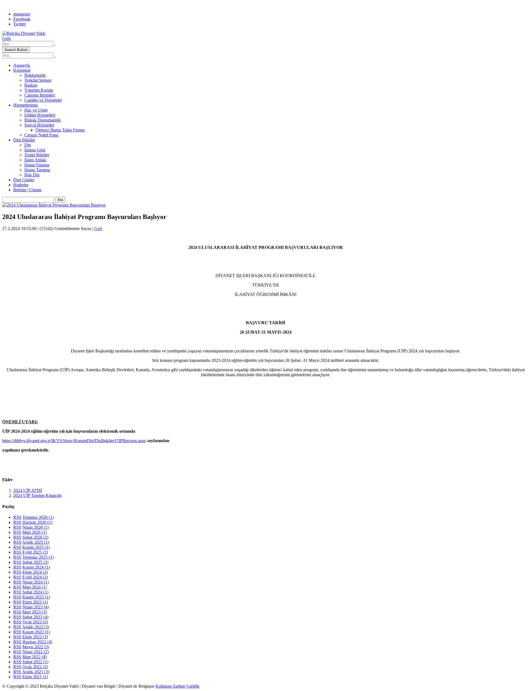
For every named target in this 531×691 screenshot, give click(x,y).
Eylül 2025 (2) (35, 552)
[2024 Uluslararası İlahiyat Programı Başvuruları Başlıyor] (54, 205)
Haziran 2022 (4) (37, 642)
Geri (98, 228)
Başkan (30, 85)
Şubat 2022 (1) (35, 661)
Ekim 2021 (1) (35, 676)
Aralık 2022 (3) (35, 627)
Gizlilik (192, 686)
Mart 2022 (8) (34, 656)
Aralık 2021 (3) (35, 671)
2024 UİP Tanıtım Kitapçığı (37, 495)
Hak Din (32, 174)
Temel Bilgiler (36, 155)
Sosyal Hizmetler (39, 125)
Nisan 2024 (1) (35, 582)
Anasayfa (21, 65)
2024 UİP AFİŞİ (27, 490)
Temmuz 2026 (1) (38, 517)
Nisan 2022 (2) (35, 651)
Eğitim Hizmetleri (39, 115)
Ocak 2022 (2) (35, 666)
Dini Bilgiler (24, 140)
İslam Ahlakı (35, 160)
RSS (17, 517)
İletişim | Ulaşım (27, 189)
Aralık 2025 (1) (35, 542)
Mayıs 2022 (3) (35, 646)
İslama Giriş (34, 150)
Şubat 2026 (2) (35, 537)
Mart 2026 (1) (34, 532)
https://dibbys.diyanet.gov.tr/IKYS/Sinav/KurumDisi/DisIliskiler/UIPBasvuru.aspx (74, 440)
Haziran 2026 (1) (37, 522)
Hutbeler (20, 184)
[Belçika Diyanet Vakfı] (23, 33)
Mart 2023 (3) (34, 612)
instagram (21, 14)
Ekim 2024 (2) (35, 572)
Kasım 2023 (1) (36, 597)
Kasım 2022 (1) (36, 632)
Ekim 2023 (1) (35, 602)
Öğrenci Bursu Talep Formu (60, 130)
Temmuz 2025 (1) (38, 557)
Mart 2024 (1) (34, 587)
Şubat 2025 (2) (35, 562)
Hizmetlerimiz (25, 105)
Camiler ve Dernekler (43, 100)
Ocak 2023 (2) (35, 622)
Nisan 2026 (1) (35, 527)
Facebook (21, 19)
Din (27, 145)
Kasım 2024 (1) (36, 567)
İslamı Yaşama (36, 165)
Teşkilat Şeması (37, 80)
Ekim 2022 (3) (35, 637)
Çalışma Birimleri (39, 95)
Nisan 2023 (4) (35, 607)
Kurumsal (21, 70)
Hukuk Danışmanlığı (42, 120)
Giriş (6, 38)
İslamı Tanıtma (37, 169)
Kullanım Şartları (170, 686)
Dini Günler (23, 179)
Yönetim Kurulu (38, 90)
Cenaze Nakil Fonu (41, 135)
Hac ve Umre (36, 110)
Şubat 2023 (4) (35, 617)
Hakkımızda (35, 75)
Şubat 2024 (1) (35, 592)
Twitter (19, 24)
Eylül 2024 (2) (35, 577)
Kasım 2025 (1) (36, 547)
